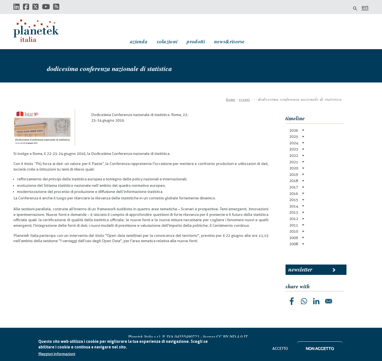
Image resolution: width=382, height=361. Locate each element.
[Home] (41, 31)
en (365, 7)
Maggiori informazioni (56, 354)
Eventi (244, 99)
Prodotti (196, 41)
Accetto (280, 348)
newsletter (300, 269)
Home (230, 99)
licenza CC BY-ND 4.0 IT (225, 336)
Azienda (139, 41)
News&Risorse (229, 41)
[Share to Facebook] (291, 301)
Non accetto (320, 348)
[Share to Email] (328, 301)
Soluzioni (167, 41)
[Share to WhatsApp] (304, 301)
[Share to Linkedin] (316, 301)
